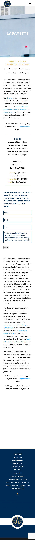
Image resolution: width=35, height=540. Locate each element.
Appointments (18, 467)
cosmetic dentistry (19, 325)
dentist (9, 98)
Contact (17, 473)
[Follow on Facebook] (17, 493)
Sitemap (17, 470)
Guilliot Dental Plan (18, 479)
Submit (6, 247)
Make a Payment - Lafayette (17, 483)
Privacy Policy (18, 489)
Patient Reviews (17, 476)
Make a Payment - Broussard (18, 486)
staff (23, 101)
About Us (18, 457)
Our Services (17, 460)
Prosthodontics (24, 69)
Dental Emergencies (11, 69)
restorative (8, 325)
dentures (16, 109)
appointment (25, 127)
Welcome (18, 454)
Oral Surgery (24, 73)
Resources (17, 463)
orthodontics (8, 328)
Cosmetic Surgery (12, 73)
